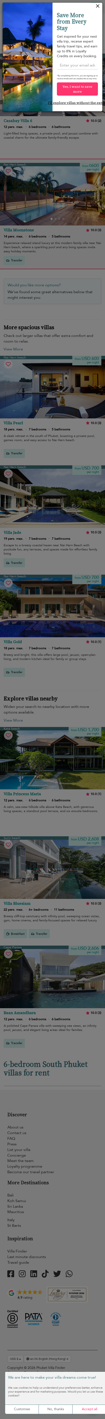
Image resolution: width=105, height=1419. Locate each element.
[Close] (97, 7)
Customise (22, 1409)
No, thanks (55, 1409)
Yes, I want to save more (77, 89)
